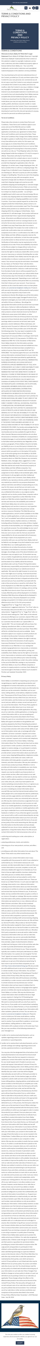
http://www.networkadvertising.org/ (16, 966)
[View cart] (30, 8)
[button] (25, 7)
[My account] (33, 7)
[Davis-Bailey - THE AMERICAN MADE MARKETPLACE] (12, 8)
